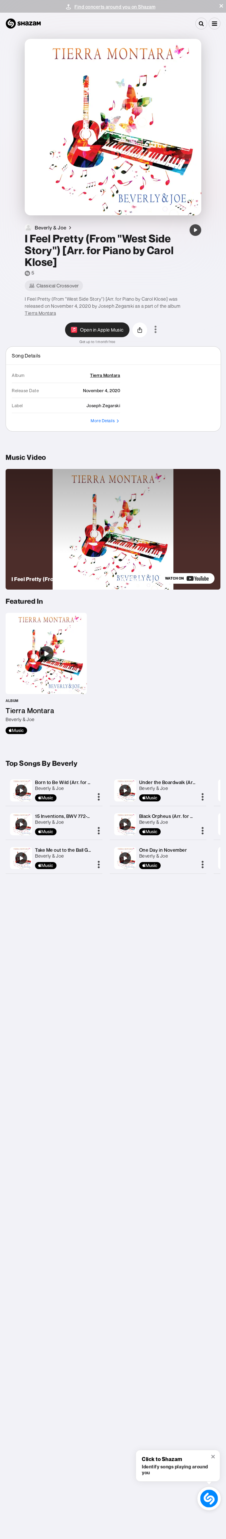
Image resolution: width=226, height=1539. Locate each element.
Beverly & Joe (49, 788)
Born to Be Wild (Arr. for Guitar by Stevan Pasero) (88, 782)
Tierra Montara (40, 313)
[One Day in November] (125, 858)
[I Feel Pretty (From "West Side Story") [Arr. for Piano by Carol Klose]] (195, 230)
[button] (221, 6)
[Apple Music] (16, 730)
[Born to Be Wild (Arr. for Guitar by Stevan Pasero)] (21, 790)
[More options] (155, 329)
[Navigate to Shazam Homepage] (23, 24)
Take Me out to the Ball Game (66, 850)
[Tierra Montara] (46, 673)
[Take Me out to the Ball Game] (21, 858)
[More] (98, 797)
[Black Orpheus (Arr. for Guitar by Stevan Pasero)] (125, 824)
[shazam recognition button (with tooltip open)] (209, 1499)
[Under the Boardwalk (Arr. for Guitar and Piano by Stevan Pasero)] (125, 790)
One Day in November (163, 850)
